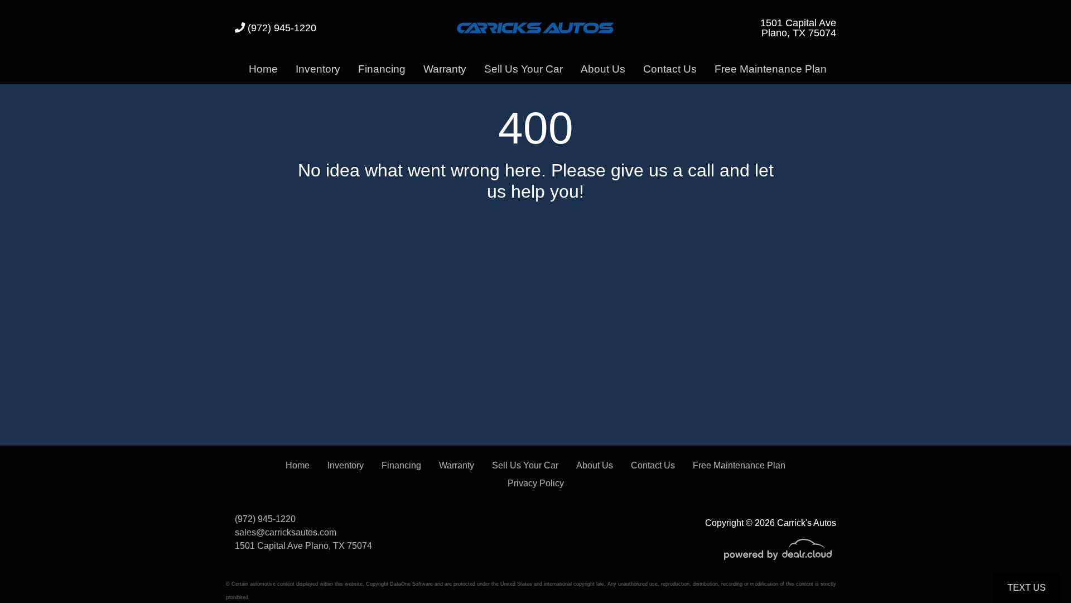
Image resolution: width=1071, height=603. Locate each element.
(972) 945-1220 (280, 28)
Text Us (1026, 587)
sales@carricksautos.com (285, 532)
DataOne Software (411, 584)
